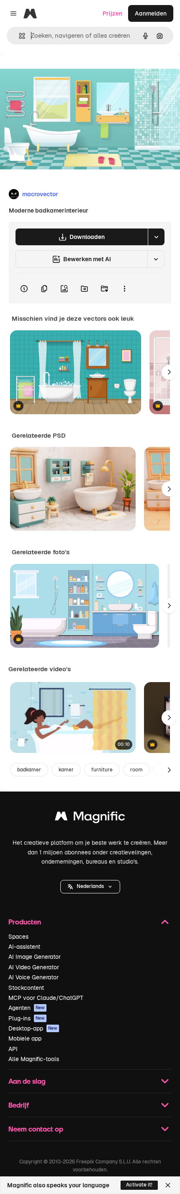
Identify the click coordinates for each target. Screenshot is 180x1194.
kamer (66, 769)
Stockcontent (26, 988)
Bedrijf (18, 1105)
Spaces (18, 936)
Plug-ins (26, 1018)
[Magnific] (90, 818)
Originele (55, 72)
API (13, 1049)
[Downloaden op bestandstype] (156, 236)
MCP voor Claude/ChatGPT (45, 998)
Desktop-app (32, 1028)
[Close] (168, 1185)
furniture (102, 769)
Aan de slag (27, 1081)
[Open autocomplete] (18, 36)
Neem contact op (35, 1128)
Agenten (26, 1008)
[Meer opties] (124, 288)
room (136, 769)
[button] (90, 886)
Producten (24, 921)
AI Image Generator (34, 956)
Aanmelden (151, 13)
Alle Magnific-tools (33, 1059)
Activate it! (139, 1184)
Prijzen (112, 13)
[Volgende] (169, 372)
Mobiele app (24, 1038)
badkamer (29, 769)
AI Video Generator (33, 967)
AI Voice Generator (33, 977)
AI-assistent (24, 946)
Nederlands (90, 886)
